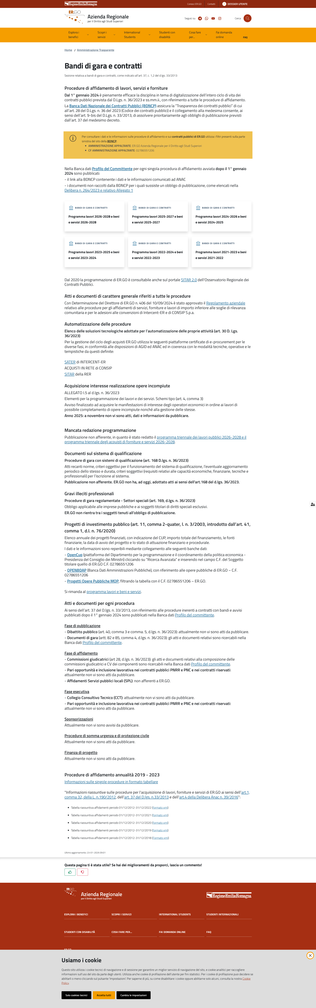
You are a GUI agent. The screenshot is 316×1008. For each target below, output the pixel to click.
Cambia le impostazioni (133, 995)
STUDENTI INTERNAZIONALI (222, 914)
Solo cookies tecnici (76, 995)
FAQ (208, 932)
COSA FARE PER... (122, 932)
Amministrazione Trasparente (95, 50)
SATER (70, 362)
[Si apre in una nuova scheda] (229, 895)
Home (68, 50)
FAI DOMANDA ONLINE (172, 932)
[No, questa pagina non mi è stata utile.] (82, 872)
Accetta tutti (104, 995)
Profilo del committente (194, 615)
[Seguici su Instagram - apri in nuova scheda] (218, 18)
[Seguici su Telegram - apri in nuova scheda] (198, 18)
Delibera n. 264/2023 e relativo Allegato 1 (99, 190)
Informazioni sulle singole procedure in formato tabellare (111, 782)
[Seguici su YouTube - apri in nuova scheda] (212, 18)
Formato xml (160, 838)
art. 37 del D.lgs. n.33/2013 (146, 797)
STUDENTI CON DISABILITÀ (79, 932)
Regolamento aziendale (225, 303)
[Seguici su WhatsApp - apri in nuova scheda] (205, 18)
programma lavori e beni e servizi (114, 591)
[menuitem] (170, 35)
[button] (247, 18)
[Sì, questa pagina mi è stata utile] (70, 872)
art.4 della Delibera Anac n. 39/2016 (208, 797)
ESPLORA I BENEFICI (76, 914)
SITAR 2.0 (189, 280)
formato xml (160, 807)
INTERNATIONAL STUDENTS (175, 914)
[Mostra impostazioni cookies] (313, 504)
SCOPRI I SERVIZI (122, 914)
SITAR (69, 374)
